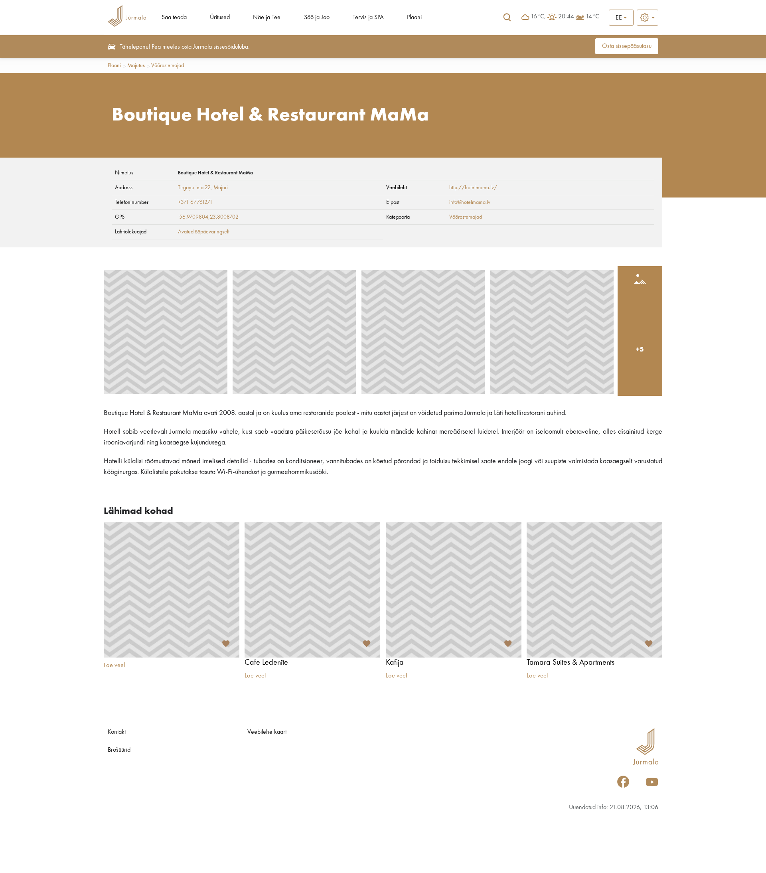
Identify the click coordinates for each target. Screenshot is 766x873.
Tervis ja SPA (368, 17)
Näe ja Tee (266, 17)
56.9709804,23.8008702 (209, 217)
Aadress (123, 187)
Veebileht (396, 187)
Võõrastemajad (167, 65)
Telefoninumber (131, 202)
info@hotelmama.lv (469, 202)
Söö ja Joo (317, 17)
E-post (392, 202)
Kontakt (117, 732)
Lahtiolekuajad (130, 232)
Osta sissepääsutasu (626, 46)
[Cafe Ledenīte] (312, 590)
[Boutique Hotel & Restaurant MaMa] (165, 332)
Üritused (220, 17)
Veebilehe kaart (266, 732)
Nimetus (124, 173)
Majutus (136, 65)
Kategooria (398, 217)
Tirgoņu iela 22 (194, 187)
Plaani (414, 17)
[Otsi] (507, 17)
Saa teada (174, 17)
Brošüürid (119, 750)
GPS (119, 217)
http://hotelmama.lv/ (473, 187)
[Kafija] (453, 590)
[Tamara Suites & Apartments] (594, 590)
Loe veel (114, 665)
